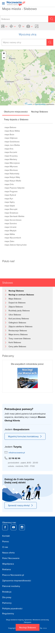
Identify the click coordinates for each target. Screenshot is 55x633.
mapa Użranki (10, 227)
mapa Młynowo (11, 166)
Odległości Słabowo (17, 322)
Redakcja (6, 591)
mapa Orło (9, 184)
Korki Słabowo (15, 342)
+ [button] (4, 53)
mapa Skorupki (11, 209)
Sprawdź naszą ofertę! (19, 505)
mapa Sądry (10, 202)
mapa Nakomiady (12, 173)
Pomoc (5, 541)
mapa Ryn (9, 198)
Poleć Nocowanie (10, 558)
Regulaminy (8, 613)
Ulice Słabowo (15, 314)
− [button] (4, 58)
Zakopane (27, 622)
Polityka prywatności (12, 608)
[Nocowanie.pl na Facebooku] (5, 527)
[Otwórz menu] (3, 3)
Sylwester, (28, 619)
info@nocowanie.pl (17, 452)
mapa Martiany (11, 159)
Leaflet (29, 104)
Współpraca (8, 563)
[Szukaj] (51, 19)
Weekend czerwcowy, (41, 619)
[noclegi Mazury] (27, 377)
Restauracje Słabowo (18, 330)
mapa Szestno (11, 223)
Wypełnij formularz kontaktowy (23, 436)
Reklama (6, 569)
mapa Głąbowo (11, 138)
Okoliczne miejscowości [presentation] (16, 111)
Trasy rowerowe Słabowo (20, 338)
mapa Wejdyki (10, 230)
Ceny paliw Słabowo (17, 346)
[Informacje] (29, 26)
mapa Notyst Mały (12, 177)
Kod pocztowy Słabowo (19, 318)
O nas (5, 547)
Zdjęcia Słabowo (16, 306)
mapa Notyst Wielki (13, 180)
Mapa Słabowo (15, 298)
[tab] (15, 111)
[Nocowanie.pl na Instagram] (22, 527)
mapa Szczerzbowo (13, 220)
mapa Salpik (10, 205)
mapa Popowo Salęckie (15, 187)
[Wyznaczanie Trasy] (12, 26)
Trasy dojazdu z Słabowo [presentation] (16, 119)
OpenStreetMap (40, 104)
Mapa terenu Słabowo (18, 334)
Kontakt (6, 535)
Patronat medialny (11, 586)
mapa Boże (9, 134)
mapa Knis (9, 148)
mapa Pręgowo (11, 191)
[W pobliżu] (21, 26)
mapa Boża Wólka (12, 130)
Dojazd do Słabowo (17, 302)
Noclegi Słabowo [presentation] (39, 111)
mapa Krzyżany (11, 155)
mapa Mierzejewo (12, 163)
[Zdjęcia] (37, 26)
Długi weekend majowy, (15, 619)
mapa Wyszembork (13, 237)
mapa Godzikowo (12, 141)
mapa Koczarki (11, 152)
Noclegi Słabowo (27, 627)
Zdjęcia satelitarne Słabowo (20, 326)
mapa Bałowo (10, 127)
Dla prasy (6, 597)
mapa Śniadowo (11, 212)
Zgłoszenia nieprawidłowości (16, 580)
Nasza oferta (8, 552)
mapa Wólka (10, 234)
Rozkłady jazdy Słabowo (19, 310)
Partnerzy (7, 602)
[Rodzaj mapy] (4, 26)
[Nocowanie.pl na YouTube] (13, 527)
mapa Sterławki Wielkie (14, 216)
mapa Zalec (9, 241)
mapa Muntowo (11, 170)
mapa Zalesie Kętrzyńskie (16, 244)
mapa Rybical (10, 195)
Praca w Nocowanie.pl (13, 574)
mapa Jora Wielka (12, 145)
